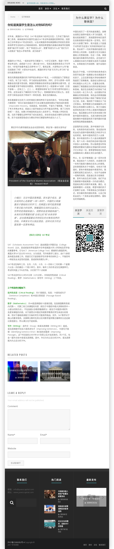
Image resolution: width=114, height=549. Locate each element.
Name (11, 434)
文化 (55, 8)
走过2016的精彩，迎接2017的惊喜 (63, 523)
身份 (47, 8)
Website (12, 448)
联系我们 (66, 8)
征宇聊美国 (29, 29)
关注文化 (89, 211)
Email (43, 434)
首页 (41, 8)
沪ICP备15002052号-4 (16, 542)
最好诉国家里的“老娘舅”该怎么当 (55, 373)
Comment (13, 406)
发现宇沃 (100, 211)
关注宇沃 (78, 211)
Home (12, 17)
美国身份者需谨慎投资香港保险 (63, 508)
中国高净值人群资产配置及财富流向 (63, 493)
